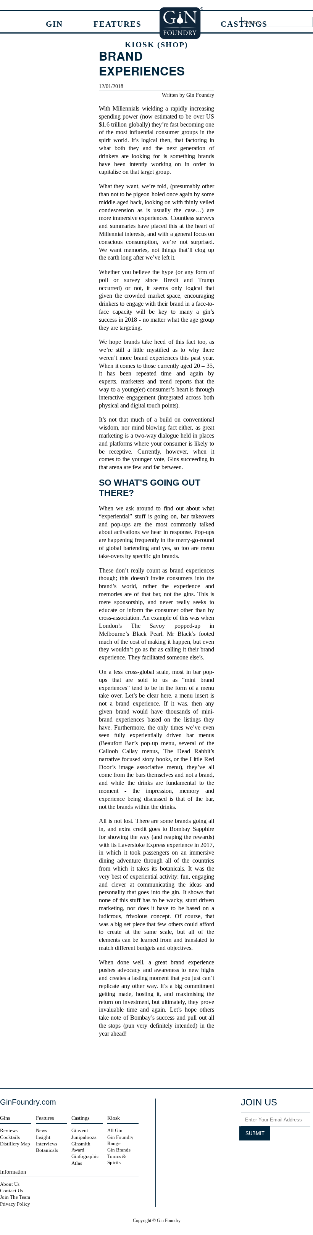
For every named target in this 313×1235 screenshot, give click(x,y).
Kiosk (156, 44)
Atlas (76, 1163)
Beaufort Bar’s (119, 743)
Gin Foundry (182, 23)
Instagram (247, 1154)
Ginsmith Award (80, 1147)
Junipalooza (84, 1137)
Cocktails (10, 1137)
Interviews (46, 1144)
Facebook (136, 1063)
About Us (9, 1184)
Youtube (275, 1154)
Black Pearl (147, 633)
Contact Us (11, 1190)
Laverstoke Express (141, 845)
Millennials (126, 108)
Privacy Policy (15, 1204)
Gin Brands (119, 1150)
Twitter (149, 1063)
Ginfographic (85, 1156)
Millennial (111, 234)
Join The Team (15, 1197)
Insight (43, 1137)
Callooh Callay (118, 751)
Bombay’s (142, 1017)
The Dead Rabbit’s (188, 751)
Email (176, 1063)
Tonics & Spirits (116, 1159)
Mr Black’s (180, 633)
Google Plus (304, 1154)
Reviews (9, 1130)
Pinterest (290, 1154)
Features (118, 23)
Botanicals (47, 1150)
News (41, 1130)
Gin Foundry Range (120, 1140)
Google (162, 1063)
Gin (54, 23)
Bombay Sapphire (191, 829)
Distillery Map (15, 1144)
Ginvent (79, 1130)
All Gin (115, 1130)
